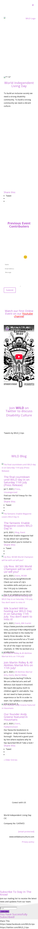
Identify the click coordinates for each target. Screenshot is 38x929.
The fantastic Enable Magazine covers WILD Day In (18, 525)
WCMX (24, 575)
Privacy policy (28, 842)
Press (17, 489)
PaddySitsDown (11, 727)
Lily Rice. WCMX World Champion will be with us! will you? (18, 569)
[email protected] (26, 831)
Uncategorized (10, 492)
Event (22, 532)
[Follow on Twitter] (19, 422)
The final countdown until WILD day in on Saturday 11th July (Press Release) (17, 481)
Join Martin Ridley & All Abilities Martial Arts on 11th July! (18, 665)
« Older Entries (10, 760)
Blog (17, 532)
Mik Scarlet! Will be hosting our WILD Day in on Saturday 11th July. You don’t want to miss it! (18, 613)
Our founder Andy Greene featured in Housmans (16, 716)
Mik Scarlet (26, 623)
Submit (9, 290)
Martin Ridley (21, 675)
